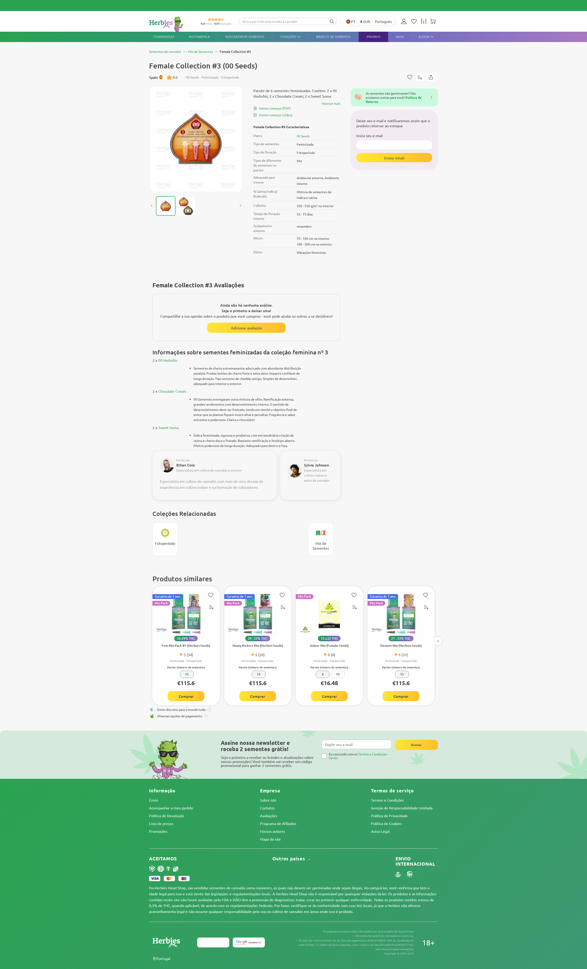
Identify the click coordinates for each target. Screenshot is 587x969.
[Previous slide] (152, 206)
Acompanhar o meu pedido (171, 807)
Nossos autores (272, 831)
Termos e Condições (387, 800)
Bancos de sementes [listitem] (333, 36)
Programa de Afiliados (278, 823)
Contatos (267, 807)
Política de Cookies (386, 823)
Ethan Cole (185, 464)
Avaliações (268, 815)
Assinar (416, 745)
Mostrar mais (331, 103)
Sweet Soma (168, 427)
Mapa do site (270, 839)
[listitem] (405, 21)
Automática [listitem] (199, 36)
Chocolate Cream (172, 391)
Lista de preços (161, 823)
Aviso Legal (380, 831)
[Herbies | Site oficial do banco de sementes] (171, 24)
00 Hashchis (167, 360)
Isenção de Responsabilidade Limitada (401, 807)
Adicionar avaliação (246, 327)
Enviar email (394, 157)
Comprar (186, 696)
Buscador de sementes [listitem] (244, 36)
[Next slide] (240, 206)
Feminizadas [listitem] (163, 36)
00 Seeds (303, 136)
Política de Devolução (166, 815)
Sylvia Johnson (316, 464)
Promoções (158, 831)
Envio (153, 800)
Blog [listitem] (400, 36)
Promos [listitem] (373, 36)
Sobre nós (268, 800)
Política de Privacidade (389, 815)
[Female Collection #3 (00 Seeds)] (196, 139)
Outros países (289, 858)
